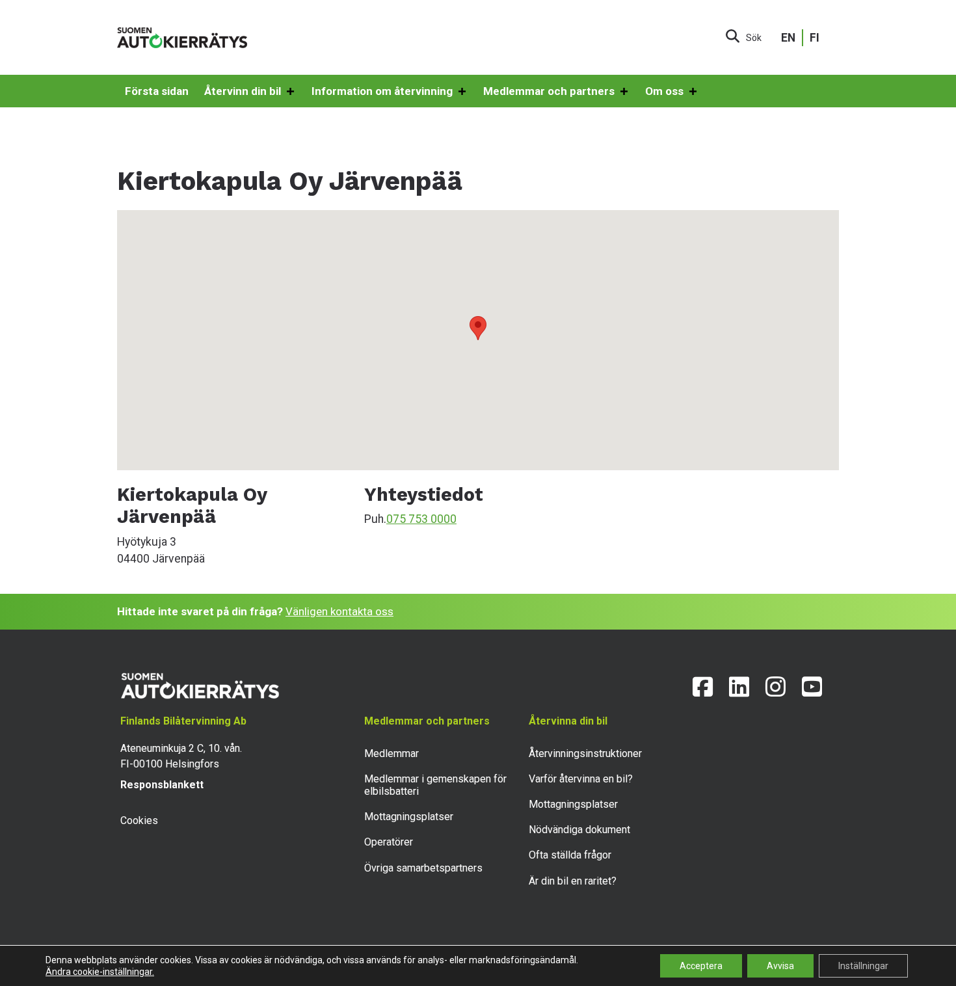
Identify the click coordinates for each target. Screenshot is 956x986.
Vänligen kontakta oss (339, 611)
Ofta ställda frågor (570, 855)
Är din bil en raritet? (573, 881)
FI (814, 37)
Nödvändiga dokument (579, 829)
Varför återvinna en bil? (581, 779)
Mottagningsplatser (408, 816)
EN (788, 37)
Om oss (664, 91)
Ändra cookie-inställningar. (100, 971)
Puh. (375, 519)
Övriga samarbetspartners (423, 868)
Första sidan (157, 91)
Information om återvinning (382, 91)
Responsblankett (162, 785)
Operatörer (388, 842)
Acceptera (701, 966)
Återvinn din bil (242, 91)
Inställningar (863, 966)
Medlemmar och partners (549, 91)
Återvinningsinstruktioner (585, 753)
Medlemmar (391, 753)
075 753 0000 (421, 519)
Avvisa (780, 966)
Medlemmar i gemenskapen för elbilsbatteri (435, 785)
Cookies (139, 820)
